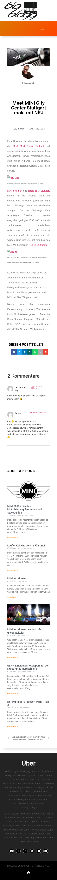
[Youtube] (45, 851)
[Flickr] (39, 851)
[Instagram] (25, 851)
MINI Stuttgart (14, 190)
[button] (43, 28)
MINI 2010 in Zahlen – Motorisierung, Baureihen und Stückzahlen (24, 509)
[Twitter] (32, 851)
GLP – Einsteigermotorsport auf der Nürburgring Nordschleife (28, 667)
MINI (43, 129)
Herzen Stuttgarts (38, 245)
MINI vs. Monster (17, 578)
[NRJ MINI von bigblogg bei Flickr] (13, 177)
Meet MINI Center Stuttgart (28, 146)
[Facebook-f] (18, 851)
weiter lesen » (12, 537)
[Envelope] (11, 851)
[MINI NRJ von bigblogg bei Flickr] (13, 252)
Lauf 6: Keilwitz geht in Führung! (26, 545)
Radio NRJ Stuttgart (39, 190)
